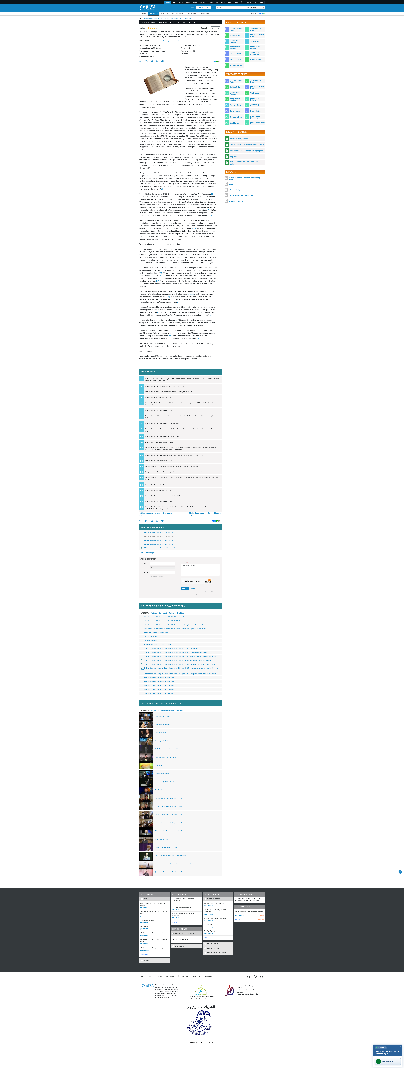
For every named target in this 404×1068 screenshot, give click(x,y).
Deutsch (195, 2)
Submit (184, 588)
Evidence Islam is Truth (236, 29)
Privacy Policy (196, 976)
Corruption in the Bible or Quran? (166, 847)
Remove (262, 915)
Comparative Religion (150, 18)
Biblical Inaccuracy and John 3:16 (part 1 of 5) (155, 514)
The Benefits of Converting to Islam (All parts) (247, 151)
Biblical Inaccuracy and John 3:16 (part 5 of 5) (159, 548)
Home (144, 13)
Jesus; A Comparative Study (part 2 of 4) (168, 806)
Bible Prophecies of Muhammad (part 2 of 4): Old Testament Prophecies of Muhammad (173, 621)
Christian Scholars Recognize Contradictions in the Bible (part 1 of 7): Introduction (171, 648)
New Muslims (235, 123)
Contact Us (253, 13)
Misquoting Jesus (160, 732)
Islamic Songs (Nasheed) (255, 117)
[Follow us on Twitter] (255, 976)
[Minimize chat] (400, 1046)
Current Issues (235, 59)
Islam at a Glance (177, 13)
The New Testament (150, 640)
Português (210, 2)
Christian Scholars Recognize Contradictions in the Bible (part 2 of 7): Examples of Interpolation (175, 652)
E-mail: (146, 572)
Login (192, 7)
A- (212, 28)
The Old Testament (150, 636)
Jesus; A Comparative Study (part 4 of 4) (168, 823)
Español (181, 2)
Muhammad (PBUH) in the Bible (165, 782)
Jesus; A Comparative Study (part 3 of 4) (168, 814)
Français (188, 2)
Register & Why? (203, 8)
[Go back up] (400, 872)
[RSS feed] (261, 976)
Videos (163, 13)
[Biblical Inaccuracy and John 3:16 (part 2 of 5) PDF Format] (157, 61)
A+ (218, 28)
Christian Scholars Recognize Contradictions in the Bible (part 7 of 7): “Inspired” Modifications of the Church (180, 674)
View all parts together (148, 553)
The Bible (161, 18)
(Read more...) (144, 907)
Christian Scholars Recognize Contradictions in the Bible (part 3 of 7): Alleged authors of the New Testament (180, 656)
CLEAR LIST (260, 920)
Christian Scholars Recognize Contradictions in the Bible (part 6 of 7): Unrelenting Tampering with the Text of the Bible (180, 669)
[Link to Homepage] (147, 7)
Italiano (229, 2)
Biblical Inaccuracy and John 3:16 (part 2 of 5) (159, 536)
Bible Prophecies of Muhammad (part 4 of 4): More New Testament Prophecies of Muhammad (175, 629)
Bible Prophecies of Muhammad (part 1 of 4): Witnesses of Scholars (166, 617)
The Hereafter (255, 41)
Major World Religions (162, 773)
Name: (146, 563)
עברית (261, 2)
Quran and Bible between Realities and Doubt (170, 872)
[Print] (152, 61)
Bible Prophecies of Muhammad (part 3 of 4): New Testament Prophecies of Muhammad (173, 625)
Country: (146, 568)
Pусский (202, 2)
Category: (144, 41)
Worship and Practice (234, 41)
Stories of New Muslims (235, 47)
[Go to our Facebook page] (249, 976)
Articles (152, 13)
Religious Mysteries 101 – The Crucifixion (157, 644)
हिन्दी (242, 2)
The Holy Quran (235, 53)
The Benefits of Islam (255, 29)
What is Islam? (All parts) (239, 139)
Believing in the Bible (162, 741)
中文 (217, 2)
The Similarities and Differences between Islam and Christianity (176, 864)
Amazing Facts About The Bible (165, 757)
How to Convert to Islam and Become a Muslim (247, 145)
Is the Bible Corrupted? (162, 839)
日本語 (223, 2)
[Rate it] (140, 61)
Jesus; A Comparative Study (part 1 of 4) (168, 798)
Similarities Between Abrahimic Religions (168, 749)
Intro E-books (192, 13)
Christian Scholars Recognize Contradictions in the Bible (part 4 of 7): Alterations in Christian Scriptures (178, 660)
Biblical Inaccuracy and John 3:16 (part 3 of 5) (205, 514)
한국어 (255, 2)
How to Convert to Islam (257, 35)
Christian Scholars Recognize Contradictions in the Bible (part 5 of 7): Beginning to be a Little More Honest (179, 664)
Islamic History (255, 59)
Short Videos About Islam (257, 123)
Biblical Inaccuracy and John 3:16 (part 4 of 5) (159, 544)
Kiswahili (248, 2)
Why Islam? (234, 157)
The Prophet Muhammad (254, 53)
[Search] (248, 7)
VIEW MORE (144, 954)
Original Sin (159, 765)
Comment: (184, 563)
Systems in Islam (236, 65)
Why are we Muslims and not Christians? (168, 831)
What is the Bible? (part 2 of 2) (165, 724)
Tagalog (236, 2)
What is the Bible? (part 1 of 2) (165, 716)
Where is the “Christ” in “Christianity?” (156, 633)
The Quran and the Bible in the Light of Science (170, 855)
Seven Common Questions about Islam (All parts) (245, 163)
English (168, 2)
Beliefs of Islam (235, 35)
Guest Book (205, 13)
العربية (174, 2)
